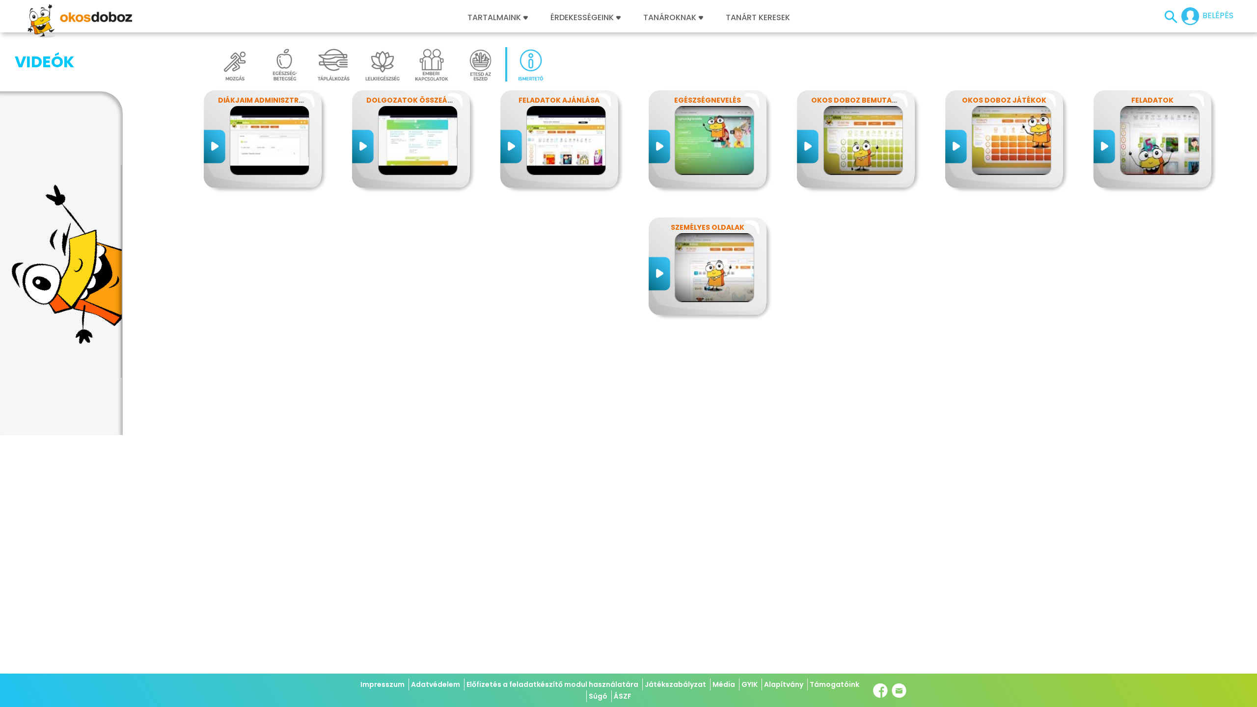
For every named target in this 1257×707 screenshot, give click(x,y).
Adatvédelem (435, 684)
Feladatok (1152, 100)
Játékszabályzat (675, 684)
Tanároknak (669, 18)
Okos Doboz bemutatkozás (866, 100)
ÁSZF (622, 696)
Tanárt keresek (758, 18)
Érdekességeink (583, 18)
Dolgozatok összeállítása (421, 100)
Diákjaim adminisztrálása (269, 100)
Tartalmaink (494, 18)
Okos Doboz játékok (1004, 100)
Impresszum (382, 684)
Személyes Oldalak (707, 227)
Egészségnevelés (707, 100)
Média (723, 684)
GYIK (749, 684)
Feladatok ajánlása (559, 100)
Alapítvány (783, 684)
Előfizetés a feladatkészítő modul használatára (552, 684)
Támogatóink (834, 684)
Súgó (598, 696)
